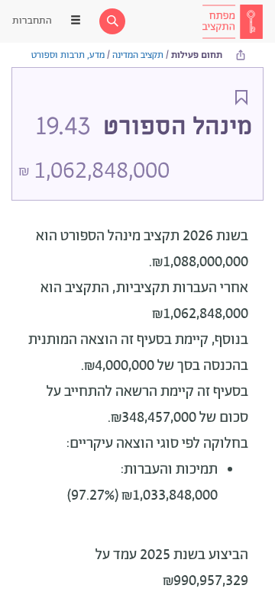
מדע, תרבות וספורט (68, 55)
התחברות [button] (32, 21)
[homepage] (232, 21)
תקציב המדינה (137, 55)
